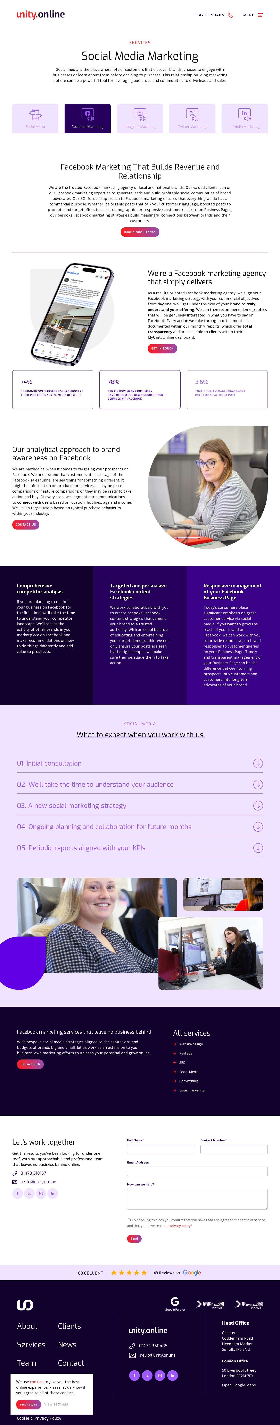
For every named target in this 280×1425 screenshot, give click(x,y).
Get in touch (30, 1064)
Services (31, 1345)
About (27, 1326)
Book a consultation (140, 232)
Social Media (188, 1072)
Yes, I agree (29, 1405)
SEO (182, 1062)
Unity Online (41, 15)
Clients (69, 1326)
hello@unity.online (38, 1182)
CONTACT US (26, 525)
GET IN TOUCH (162, 349)
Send (134, 1239)
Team (26, 1363)
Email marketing (191, 1090)
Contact (71, 1363)
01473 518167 (33, 1173)
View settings (56, 1404)
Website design (191, 1044)
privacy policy (180, 1225)
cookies (36, 1381)
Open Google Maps (239, 1385)
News (67, 1345)
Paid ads (185, 1053)
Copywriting (188, 1081)
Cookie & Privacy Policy (39, 1418)
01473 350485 (153, 1346)
